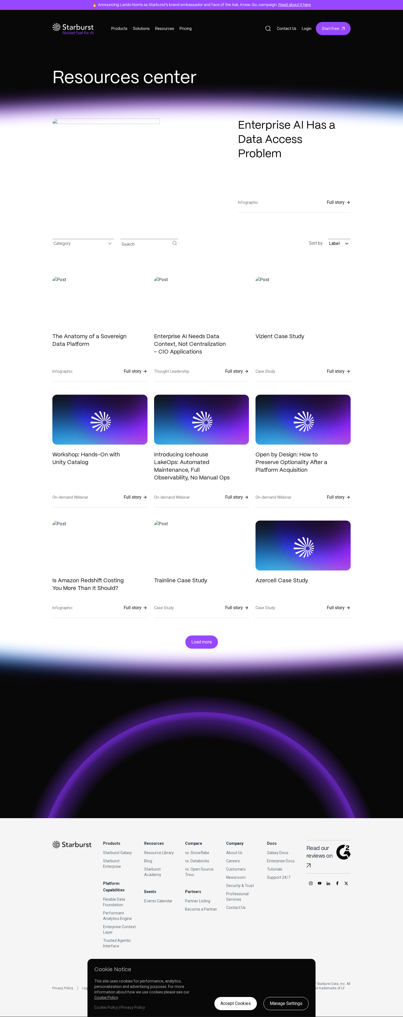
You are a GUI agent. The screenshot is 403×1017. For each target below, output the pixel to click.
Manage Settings (286, 1003)
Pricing (186, 28)
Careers (233, 861)
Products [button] (119, 28)
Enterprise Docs (281, 861)
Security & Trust (240, 885)
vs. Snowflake (197, 853)
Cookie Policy (106, 997)
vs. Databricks (197, 861)
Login (306, 28)
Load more (201, 642)
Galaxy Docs (277, 853)
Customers (236, 869)
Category (62, 243)
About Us (234, 853)
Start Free (330, 28)
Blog (148, 861)
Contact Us (286, 28)
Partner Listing (197, 901)
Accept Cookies (235, 1003)
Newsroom (236, 877)
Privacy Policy (62, 988)
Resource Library (159, 853)
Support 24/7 (278, 877)
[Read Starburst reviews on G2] (308, 865)
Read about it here (294, 5)
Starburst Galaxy (117, 853)
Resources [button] (164, 28)
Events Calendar (158, 901)
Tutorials (274, 869)
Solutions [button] (141, 28)
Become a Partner (201, 909)
